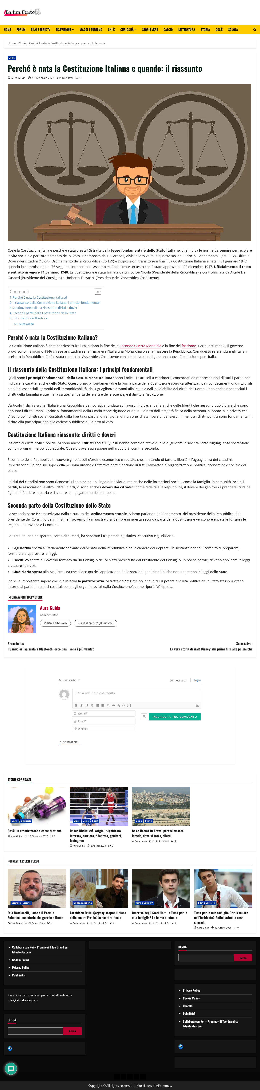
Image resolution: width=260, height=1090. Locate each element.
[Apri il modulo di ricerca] (254, 29)
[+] (129, 705)
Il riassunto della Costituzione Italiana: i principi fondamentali (56, 303)
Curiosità (127, 29)
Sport (95, 820)
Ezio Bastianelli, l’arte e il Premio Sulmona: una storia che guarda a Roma (35, 915)
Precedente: (51, 646)
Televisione (63, 29)
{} (123, 705)
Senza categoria (83, 902)
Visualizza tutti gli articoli (95, 623)
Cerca (12, 1020)
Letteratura (186, 29)
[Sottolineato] (86, 705)
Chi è (111, 29)
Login (197, 680)
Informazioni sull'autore (30, 318)
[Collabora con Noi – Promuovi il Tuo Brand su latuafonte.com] (123, 1077)
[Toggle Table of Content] (96, 291)
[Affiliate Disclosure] (136, 1077)
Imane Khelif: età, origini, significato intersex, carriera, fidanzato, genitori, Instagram (96, 835)
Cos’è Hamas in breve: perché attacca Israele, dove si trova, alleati (157, 833)
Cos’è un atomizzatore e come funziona (34, 830)
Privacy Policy (20, 967)
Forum (21, 29)
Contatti (188, 1006)
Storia (205, 29)
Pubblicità (18, 975)
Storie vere (150, 29)
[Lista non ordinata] (102, 705)
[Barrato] (92, 705)
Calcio (168, 29)
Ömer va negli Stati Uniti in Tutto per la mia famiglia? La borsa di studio (159, 915)
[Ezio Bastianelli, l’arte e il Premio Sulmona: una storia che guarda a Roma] (37, 888)
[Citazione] (108, 705)
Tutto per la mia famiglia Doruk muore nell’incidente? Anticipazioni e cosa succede (221, 917)
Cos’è (219, 29)
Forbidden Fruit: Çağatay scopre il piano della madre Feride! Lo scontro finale (98, 915)
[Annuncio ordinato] (97, 705)
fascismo (189, 345)
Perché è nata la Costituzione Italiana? (40, 297)
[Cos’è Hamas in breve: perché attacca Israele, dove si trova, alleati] (161, 806)
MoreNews (144, 1086)
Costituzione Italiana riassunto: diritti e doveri (45, 308)
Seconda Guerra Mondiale (140, 345)
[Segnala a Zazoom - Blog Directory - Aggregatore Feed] (10, 1048)
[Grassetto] (76, 705)
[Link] (118, 705)
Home (7, 29)
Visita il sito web (55, 623)
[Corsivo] (81, 705)
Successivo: (211, 646)
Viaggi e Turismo (91, 29)
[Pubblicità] (130, 1077)
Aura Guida (18, 78)
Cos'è (12, 57)
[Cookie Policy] (143, 1077)
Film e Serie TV (40, 29)
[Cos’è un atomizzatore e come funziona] (37, 806)
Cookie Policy (20, 959)
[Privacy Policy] (117, 1077)
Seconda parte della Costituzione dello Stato (44, 313)
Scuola (233, 29)
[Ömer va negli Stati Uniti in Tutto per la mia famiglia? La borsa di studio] (161, 888)
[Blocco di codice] (113, 705)
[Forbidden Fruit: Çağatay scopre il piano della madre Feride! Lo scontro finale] (99, 888)
